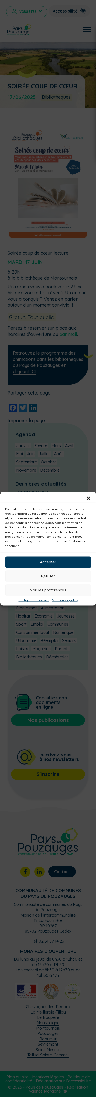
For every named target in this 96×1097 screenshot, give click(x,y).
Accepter (48, 562)
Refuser (48, 576)
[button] (88, 498)
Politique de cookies (34, 599)
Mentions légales (65, 599)
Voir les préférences (48, 590)
